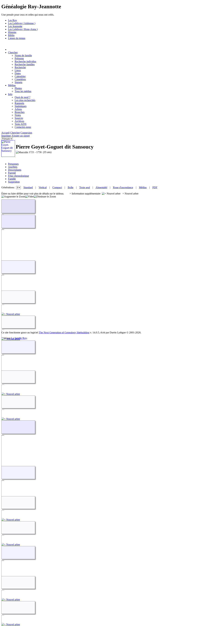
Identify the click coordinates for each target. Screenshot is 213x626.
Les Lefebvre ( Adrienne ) (21, 23)
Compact (57, 187)
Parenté (12, 172)
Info (10, 94)
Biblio (11, 35)
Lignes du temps (16, 38)
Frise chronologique (18, 175)
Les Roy (12, 20)
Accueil (5, 132)
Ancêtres (12, 166)
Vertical (43, 187)
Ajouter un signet (20, 135)
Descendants (14, 169)
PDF (154, 187)
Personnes (13, 163)
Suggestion (14, 181)
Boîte (70, 187)
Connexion (26, 132)
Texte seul (84, 187)
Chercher (13, 52)
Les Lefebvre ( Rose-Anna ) (23, 29)
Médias (12, 85)
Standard (28, 187)
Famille (12, 178)
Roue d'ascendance (123, 187)
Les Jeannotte (15, 26)
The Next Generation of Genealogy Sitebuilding (64, 332)
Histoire (12, 32)
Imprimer (6, 135)
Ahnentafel (101, 187)
